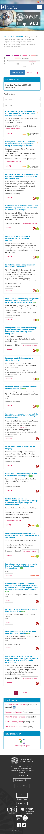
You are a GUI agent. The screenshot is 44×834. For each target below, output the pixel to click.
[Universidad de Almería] (22, 760)
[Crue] (28, 810)
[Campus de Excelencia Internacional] (12, 810)
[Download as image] (37, 73)
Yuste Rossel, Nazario (13, 726)
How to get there (22, 786)
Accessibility (22, 803)
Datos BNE (34, 575)
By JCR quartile (17, 72)
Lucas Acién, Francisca (14, 712)
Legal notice (22, 795)
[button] (22, 734)
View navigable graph (22, 745)
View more (23, 428)
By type (29, 72)
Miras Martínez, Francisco (15, 717)
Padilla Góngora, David (14, 722)
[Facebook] (19, 825)
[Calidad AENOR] (22, 818)
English (41, 2)
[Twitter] (24, 825)
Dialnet (34, 198)
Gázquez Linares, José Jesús (16, 705)
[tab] (22, 734)
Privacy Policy (22, 799)
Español (38, 2)
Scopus (24, 134)
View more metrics (13, 129)
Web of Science (34, 134)
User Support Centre (22, 780)
